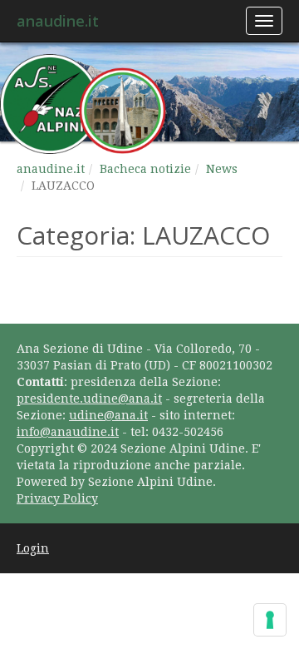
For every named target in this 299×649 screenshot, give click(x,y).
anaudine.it (58, 21)
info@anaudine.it (68, 431)
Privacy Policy (57, 498)
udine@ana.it (108, 415)
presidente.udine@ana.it (89, 398)
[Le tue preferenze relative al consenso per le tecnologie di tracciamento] (270, 620)
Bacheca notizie (145, 169)
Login (33, 548)
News (222, 169)
